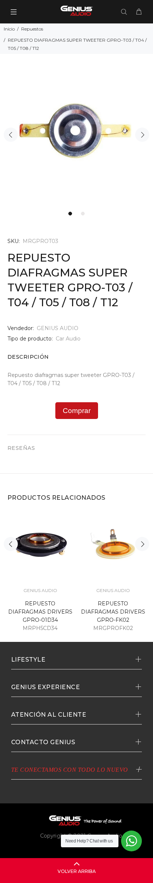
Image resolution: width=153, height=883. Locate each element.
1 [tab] (70, 213)
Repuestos (32, 29)
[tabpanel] (76, 130)
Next (142, 135)
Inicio (9, 29)
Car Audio (68, 338)
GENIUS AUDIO (57, 328)
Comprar (77, 411)
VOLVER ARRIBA (77, 871)
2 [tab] (83, 213)
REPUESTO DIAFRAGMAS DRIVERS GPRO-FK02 (113, 611)
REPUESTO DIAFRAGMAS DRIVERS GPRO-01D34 (40, 611)
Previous (11, 135)
